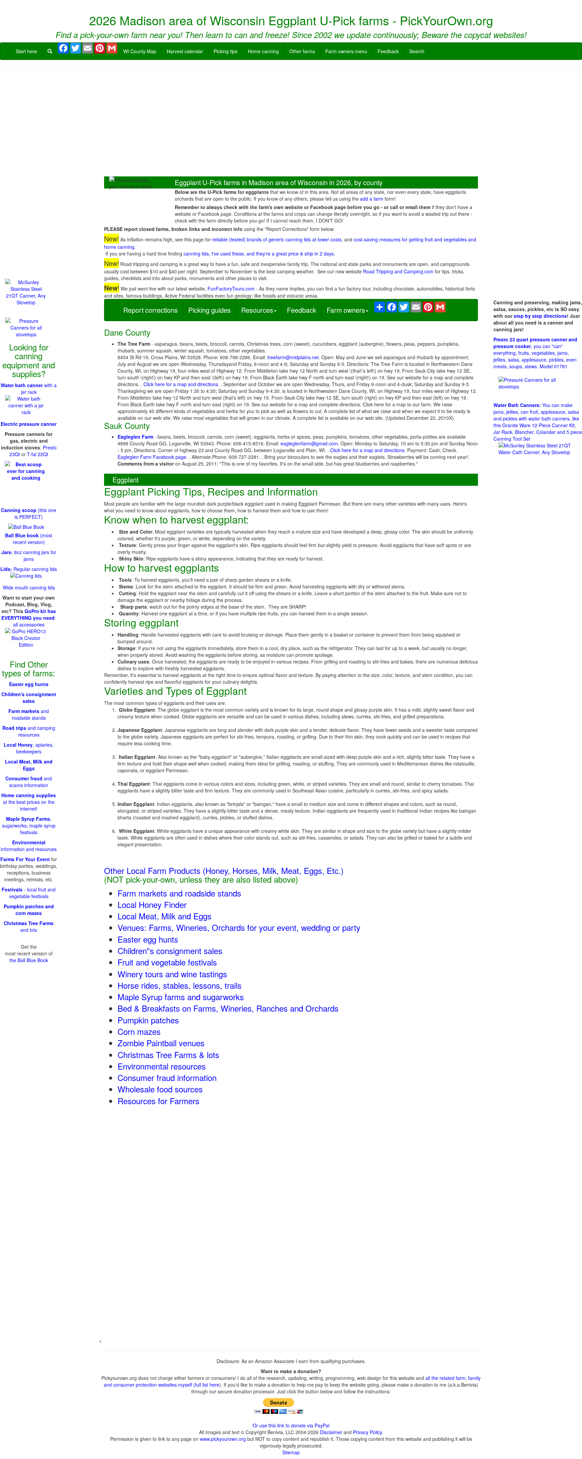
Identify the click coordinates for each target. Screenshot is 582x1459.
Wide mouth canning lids (29, 587)
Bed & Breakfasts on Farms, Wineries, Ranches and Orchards (228, 1008)
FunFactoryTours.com (231, 288)
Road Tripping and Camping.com (398, 271)
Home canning (263, 51)
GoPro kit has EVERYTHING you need (28, 614)
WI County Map (139, 51)
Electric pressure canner (29, 423)
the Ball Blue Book (28, 960)
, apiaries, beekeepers (29, 748)
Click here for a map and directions (180, 384)
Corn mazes (139, 1031)
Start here (26, 51)
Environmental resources (162, 1066)
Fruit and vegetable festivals (167, 962)
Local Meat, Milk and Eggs (165, 916)
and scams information (28, 781)
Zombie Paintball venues (161, 1043)
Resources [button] (257, 310)
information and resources (29, 845)
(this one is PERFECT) (28, 513)
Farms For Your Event (25, 859)
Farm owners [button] (346, 310)
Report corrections (150, 310)
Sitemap (291, 1452)
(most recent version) (28, 538)
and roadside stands (28, 714)
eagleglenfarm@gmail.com (309, 443)
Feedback (388, 51)
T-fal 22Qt (37, 454)
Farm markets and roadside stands (179, 893)
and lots (29, 926)
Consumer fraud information (167, 1077)
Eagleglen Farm (135, 436)
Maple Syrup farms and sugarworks (181, 997)
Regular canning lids (28, 569)
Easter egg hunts (148, 939)
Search (416, 51)
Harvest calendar (185, 51)
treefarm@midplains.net (293, 357)
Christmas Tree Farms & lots (168, 1054)
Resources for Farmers (158, 1101)
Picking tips (225, 51)
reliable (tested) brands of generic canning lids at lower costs (277, 239)
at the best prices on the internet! (28, 802)
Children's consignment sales (28, 697)
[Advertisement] (291, 124)
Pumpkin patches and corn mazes (29, 909)
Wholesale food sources (160, 1089)
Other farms (302, 51)
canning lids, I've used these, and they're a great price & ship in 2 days (259, 253)
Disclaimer (331, 1432)
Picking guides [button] (209, 310)
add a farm (371, 198)
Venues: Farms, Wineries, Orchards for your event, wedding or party (239, 927)
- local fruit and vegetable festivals (29, 893)
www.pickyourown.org (223, 1438)
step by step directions (540, 315)
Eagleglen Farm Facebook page (152, 456)
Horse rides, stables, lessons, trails (179, 985)
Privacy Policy (367, 1432)
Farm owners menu (346, 51)
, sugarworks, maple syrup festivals (29, 825)
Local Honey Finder (152, 904)
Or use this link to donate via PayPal (291, 1425)
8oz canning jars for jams (28, 555)
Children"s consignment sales (170, 950)
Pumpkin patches (148, 1020)
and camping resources (28, 731)
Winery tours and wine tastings (172, 974)
